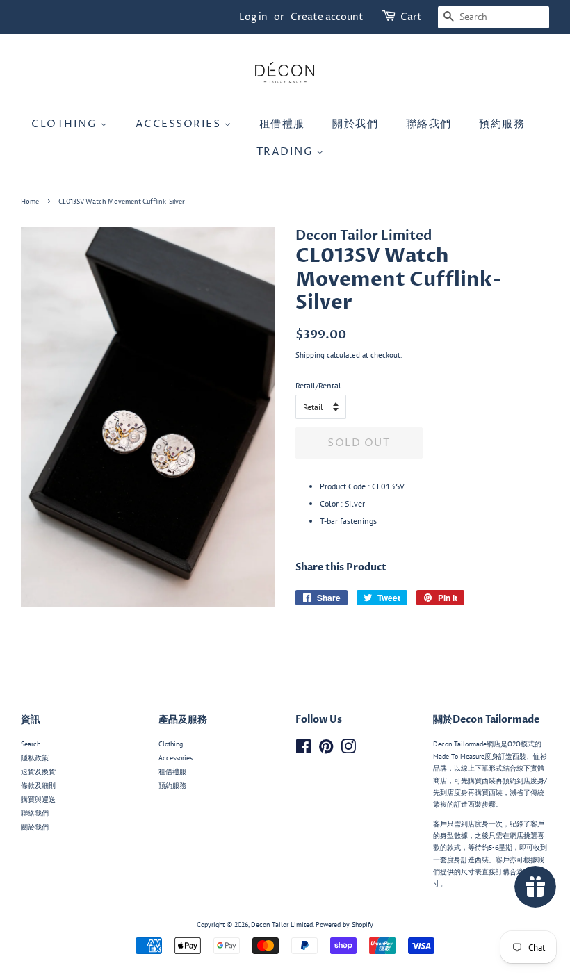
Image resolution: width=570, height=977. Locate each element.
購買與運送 (38, 799)
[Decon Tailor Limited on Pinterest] (326, 750)
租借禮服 (282, 124)
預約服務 (502, 124)
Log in (253, 17)
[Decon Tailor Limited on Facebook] (303, 750)
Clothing (65, 124)
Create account (327, 17)
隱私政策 (35, 757)
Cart (411, 17)
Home (30, 201)
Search (30, 743)
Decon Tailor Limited (282, 924)
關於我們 (355, 124)
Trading (286, 152)
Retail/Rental (318, 385)
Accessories (180, 124)
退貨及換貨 (38, 771)
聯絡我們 (429, 124)
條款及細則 (38, 785)
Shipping (310, 355)
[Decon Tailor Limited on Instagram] (348, 750)
